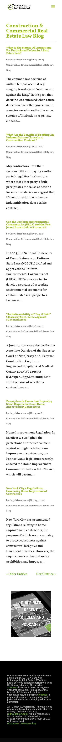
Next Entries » (46, 574)
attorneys (12, 687)
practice (42, 694)
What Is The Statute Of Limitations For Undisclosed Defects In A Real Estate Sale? (28, 50)
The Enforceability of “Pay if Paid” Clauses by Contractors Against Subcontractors (28, 317)
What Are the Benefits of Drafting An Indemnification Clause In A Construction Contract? (30, 137)
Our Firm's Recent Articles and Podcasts (31, 613)
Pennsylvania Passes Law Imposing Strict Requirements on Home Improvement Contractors (29, 404)
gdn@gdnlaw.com (18, 714)
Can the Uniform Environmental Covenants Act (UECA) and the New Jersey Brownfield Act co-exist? (28, 224)
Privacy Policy (28, 723)
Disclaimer (13, 723)
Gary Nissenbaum (19, 59)
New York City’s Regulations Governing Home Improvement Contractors (26, 491)
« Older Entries (16, 574)
